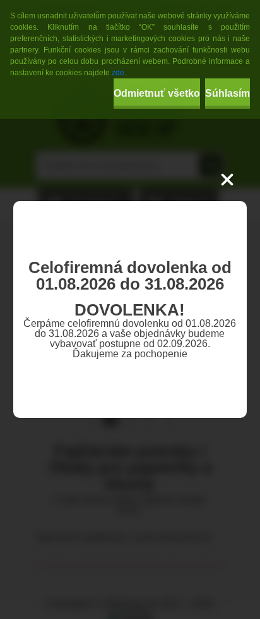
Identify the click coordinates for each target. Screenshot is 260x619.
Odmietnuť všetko (157, 93)
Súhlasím (227, 93)
